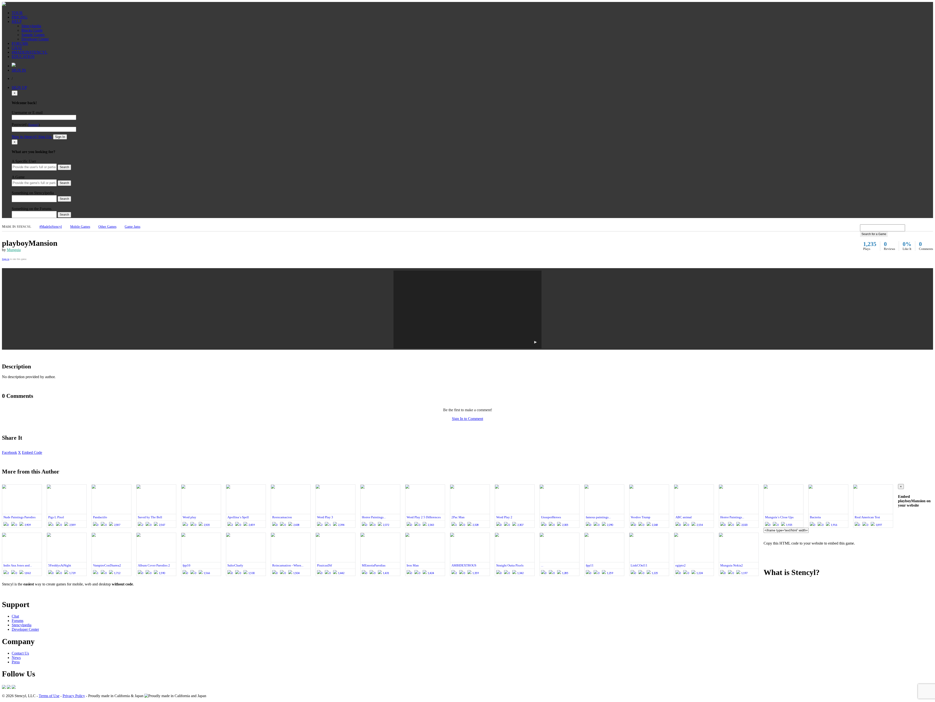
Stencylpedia (31, 26)
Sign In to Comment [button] (467, 419)
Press (16, 662)
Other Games (107, 226)
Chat (15, 616)
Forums (17, 621)
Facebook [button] (9, 452)
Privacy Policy (74, 696)
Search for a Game (873, 234)
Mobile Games (80, 226)
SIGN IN (19, 70)
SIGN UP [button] (19, 87)
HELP (17, 21)
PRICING (20, 17)
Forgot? (33, 125)
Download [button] (29, 592)
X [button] (19, 452)
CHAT (17, 48)
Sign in (5, 259)
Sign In (60, 137)
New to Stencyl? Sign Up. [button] (32, 137)
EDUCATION (23, 57)
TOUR (17, 13)
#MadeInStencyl (50, 226)
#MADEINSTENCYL (29, 52)
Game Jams (132, 226)
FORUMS (20, 43)
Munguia (14, 250)
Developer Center (35, 39)
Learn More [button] (11, 592)
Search (64, 167)
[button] (467, 309)
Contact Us (20, 653)
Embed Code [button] (32, 452)
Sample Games (33, 35)
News (16, 658)
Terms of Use (49, 696)
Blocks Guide (32, 30)
